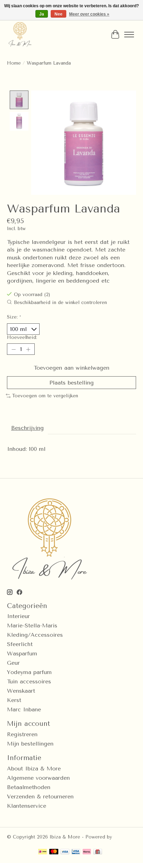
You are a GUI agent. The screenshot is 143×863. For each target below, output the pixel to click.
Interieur (18, 616)
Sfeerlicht (20, 644)
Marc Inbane (24, 709)
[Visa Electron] (76, 852)
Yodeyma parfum (29, 672)
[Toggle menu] (129, 34)
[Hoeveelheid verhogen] (28, 349)
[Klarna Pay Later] (87, 852)
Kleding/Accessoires (35, 635)
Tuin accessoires (29, 681)
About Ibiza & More (34, 768)
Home (14, 63)
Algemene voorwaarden (38, 778)
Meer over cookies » (89, 14)
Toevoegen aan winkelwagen (71, 367)
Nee (58, 14)
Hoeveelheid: (22, 337)
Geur (13, 663)
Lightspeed (19, 842)
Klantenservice (26, 806)
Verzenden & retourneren (40, 796)
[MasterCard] (53, 852)
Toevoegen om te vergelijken (45, 395)
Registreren (22, 734)
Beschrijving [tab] (27, 428)
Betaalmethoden (28, 787)
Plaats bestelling (71, 382)
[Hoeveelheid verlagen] (13, 349)
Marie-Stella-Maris (32, 625)
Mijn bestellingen (30, 743)
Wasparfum (22, 653)
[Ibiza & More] (20, 34)
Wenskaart (21, 690)
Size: (14, 317)
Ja (41, 14)
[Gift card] (97, 852)
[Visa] (64, 852)
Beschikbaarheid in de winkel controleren (60, 302)
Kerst (14, 700)
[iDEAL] (42, 852)
